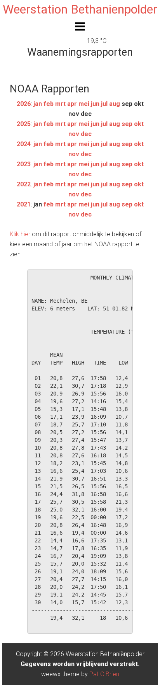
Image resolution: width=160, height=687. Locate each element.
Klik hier (20, 234)
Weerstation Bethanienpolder (80, 9)
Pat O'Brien (104, 674)
